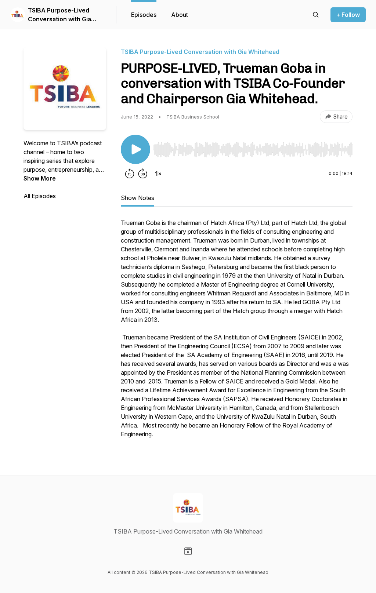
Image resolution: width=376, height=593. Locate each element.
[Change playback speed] (158, 173)
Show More (40, 178)
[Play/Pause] (135, 149)
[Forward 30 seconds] (143, 173)
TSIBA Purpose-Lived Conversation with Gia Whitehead (59, 15)
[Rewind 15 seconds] (129, 173)
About (179, 14)
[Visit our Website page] (188, 551)
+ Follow (348, 14)
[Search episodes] (316, 14)
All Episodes (40, 196)
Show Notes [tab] (137, 197)
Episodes (143, 14)
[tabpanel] (236, 332)
